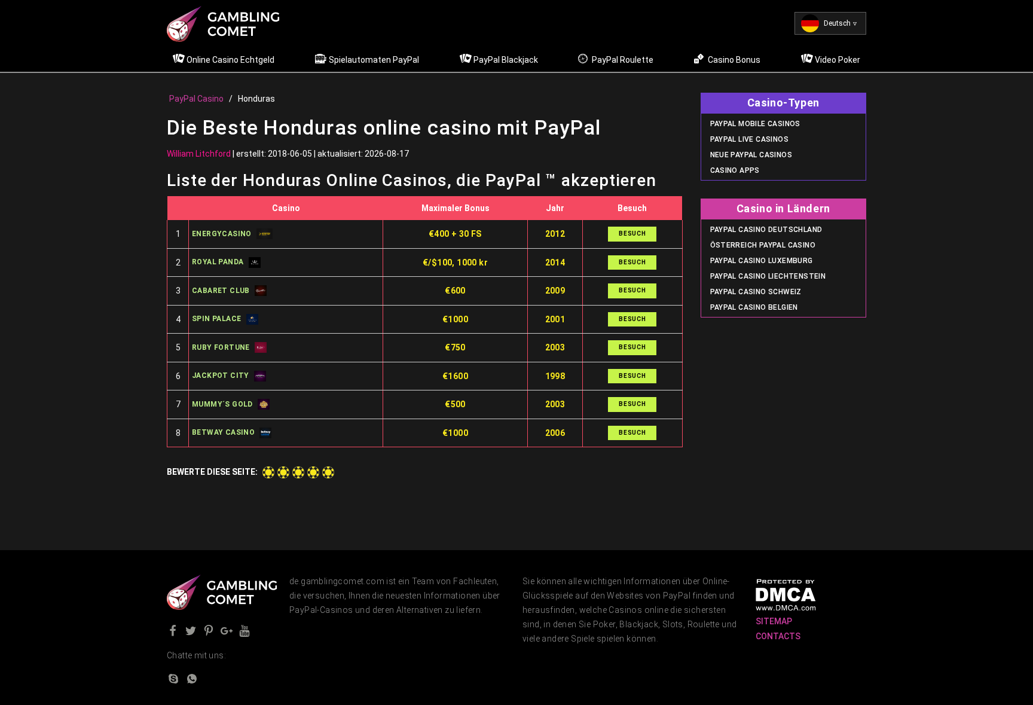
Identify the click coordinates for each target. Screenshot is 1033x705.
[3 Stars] (298, 472)
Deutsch (837, 23)
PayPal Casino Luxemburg (761, 261)
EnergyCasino (222, 234)
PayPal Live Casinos (749, 139)
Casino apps (735, 170)
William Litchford (199, 153)
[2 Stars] (283, 472)
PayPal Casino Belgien (754, 307)
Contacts (778, 636)
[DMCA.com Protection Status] (785, 594)
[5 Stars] (328, 472)
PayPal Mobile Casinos (755, 124)
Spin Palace (216, 319)
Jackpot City (220, 375)
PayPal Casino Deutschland (766, 229)
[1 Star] (268, 472)
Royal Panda (217, 262)
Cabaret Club (221, 290)
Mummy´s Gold (222, 404)
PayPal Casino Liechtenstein (768, 276)
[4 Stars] (313, 472)
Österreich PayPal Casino (763, 245)
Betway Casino (223, 432)
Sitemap (774, 621)
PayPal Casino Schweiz (756, 292)
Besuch (632, 233)
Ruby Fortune (221, 347)
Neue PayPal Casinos (751, 155)
